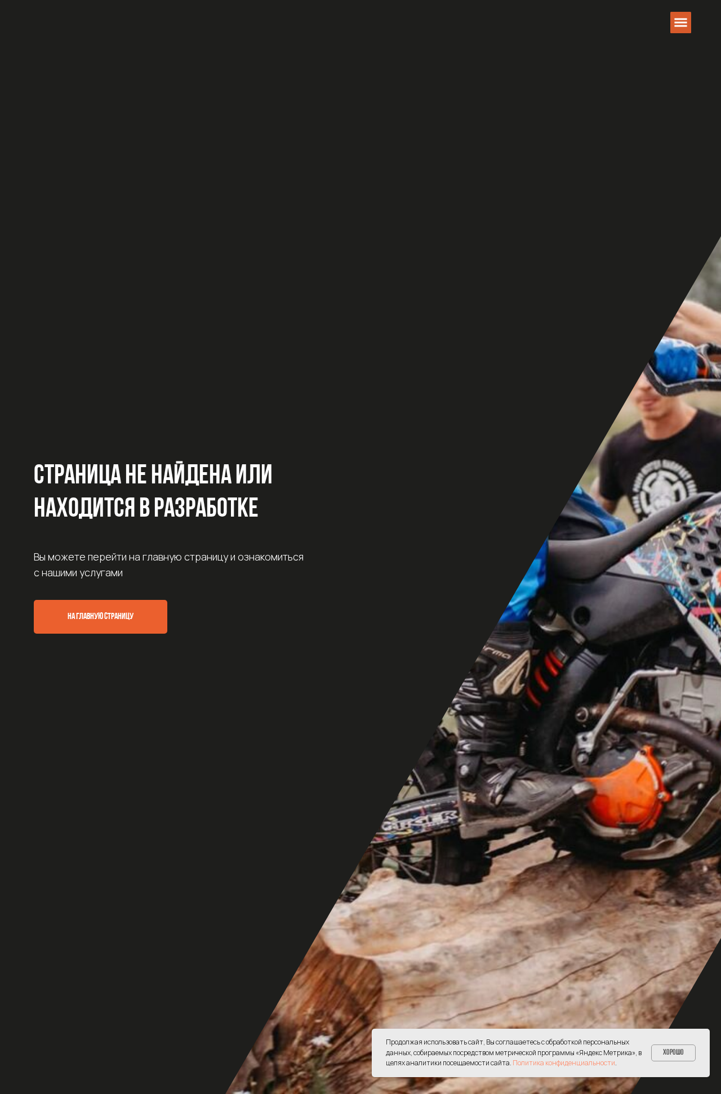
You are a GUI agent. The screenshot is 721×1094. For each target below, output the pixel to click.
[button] (680, 22)
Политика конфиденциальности (564, 1063)
